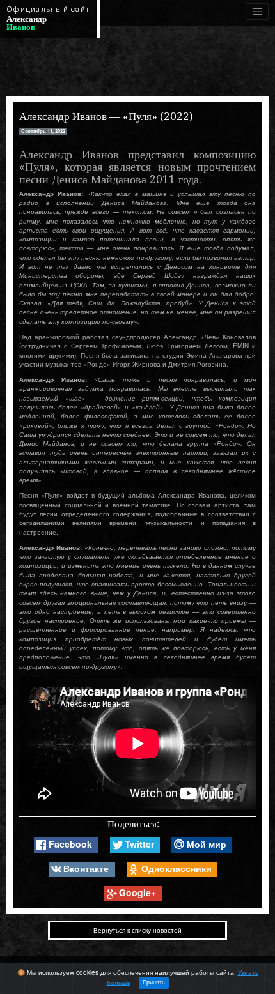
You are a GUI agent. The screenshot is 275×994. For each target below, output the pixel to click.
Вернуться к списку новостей (137, 930)
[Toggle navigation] (257, 11)
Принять (154, 982)
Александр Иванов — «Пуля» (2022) (106, 116)
